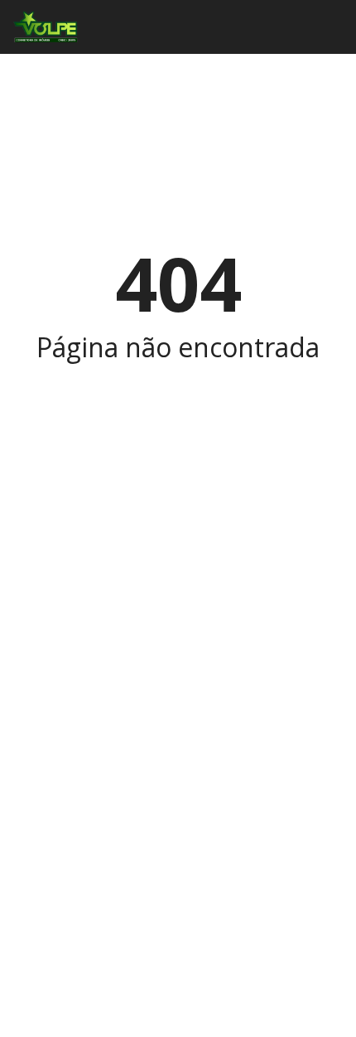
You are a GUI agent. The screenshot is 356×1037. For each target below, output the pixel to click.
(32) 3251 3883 (75, 717)
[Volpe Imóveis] (39, 27)
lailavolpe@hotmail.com (101, 757)
